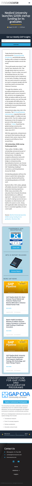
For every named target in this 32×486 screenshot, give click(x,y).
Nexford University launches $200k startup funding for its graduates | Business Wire (15, 217)
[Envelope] (18, 461)
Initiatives (15, 470)
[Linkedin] (13, 461)
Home (16, 466)
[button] (29, 2)
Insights (16, 474)
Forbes (14, 124)
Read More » (9, 308)
